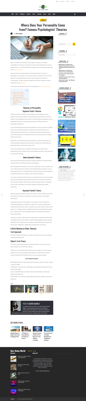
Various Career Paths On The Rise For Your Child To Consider (37, 336)
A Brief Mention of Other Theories (20, 98)
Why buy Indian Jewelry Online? (16, 293)
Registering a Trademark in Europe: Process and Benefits (24, 357)
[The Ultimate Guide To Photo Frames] (46, 289)
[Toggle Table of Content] (26, 90)
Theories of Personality (17, 92)
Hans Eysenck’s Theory (18, 95)
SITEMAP (12, 399)
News (17, 14)
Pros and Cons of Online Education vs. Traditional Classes (48, 336)
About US (57, 1)
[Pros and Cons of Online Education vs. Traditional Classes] (48, 328)
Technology (22, 14)
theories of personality (45, 86)
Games (54, 14)
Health (33, 14)
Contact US (67, 1)
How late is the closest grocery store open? (23, 365)
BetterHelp (23, 83)
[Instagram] (33, 351)
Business (28, 14)
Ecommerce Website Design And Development (65, 114)
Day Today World (18, 351)
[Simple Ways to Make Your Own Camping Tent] (15, 328)
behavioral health (18, 69)
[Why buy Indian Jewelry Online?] (17, 289)
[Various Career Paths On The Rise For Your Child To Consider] (37, 328)
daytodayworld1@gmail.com (44, 371)
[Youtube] (35, 351)
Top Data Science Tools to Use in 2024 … (24, 373)
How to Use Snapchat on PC (66, 144)
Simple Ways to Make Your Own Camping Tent (15, 334)
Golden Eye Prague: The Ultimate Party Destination (24, 381)
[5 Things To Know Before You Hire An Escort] (26, 328)
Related (15, 103)
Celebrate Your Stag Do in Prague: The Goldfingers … (24, 390)
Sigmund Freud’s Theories (19, 94)
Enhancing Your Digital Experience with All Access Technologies (66, 99)
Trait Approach (17, 100)
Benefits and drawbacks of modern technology (66, 158)
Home (13, 14)
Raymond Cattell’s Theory (19, 97)
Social (43, 20)
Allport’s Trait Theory (18, 102)
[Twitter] (31, 351)
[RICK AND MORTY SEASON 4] (31, 289)
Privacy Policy (62, 1)
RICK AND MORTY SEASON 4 (30, 293)
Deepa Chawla (19, 33)
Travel (44, 14)
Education (39, 14)
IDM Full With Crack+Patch (63, 129)
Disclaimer (72, 1)
